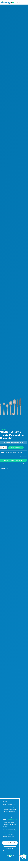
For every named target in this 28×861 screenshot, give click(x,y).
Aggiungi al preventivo (15, 447)
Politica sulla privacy (11, 819)
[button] (20, 406)
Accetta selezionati (9, 848)
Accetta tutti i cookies (10, 843)
